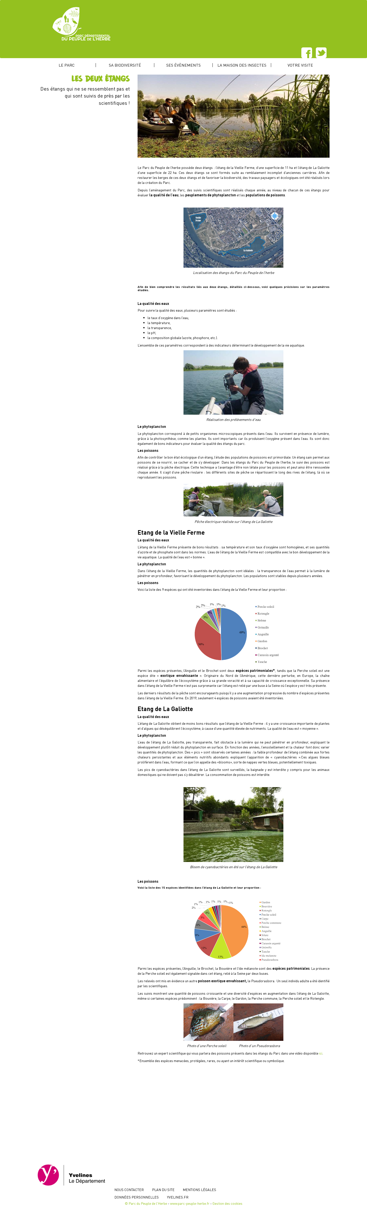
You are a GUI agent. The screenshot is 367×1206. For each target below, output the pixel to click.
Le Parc (67, 65)
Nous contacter (129, 1189)
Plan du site (163, 1189)
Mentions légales (199, 1189)
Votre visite (300, 65)
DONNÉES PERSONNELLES (136, 1197)
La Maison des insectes (241, 65)
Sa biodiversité (125, 65)
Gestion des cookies (227, 1203)
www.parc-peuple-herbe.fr (189, 1203)
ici (320, 1053)
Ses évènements (183, 65)
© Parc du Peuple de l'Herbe (146, 1203)
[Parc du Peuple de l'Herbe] (207, 23)
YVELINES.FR (177, 1197)
